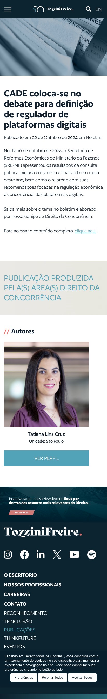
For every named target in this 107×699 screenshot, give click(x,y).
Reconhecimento (26, 613)
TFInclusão (18, 621)
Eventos (14, 646)
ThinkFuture (20, 638)
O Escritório (20, 575)
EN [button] (99, 9)
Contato (15, 604)
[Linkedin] (41, 554)
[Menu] (8, 9)
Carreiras (17, 594)
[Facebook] (24, 554)
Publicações (19, 630)
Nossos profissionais (32, 584)
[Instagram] (8, 554)
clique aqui (85, 231)
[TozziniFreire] (52, 9)
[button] (88, 9)
